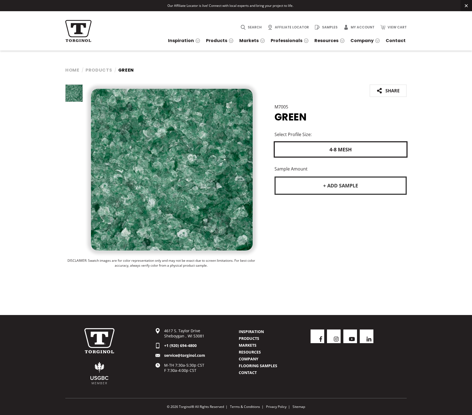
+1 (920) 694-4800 (180, 345)
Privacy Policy (276, 406)
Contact (248, 372)
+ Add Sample (340, 185)
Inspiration (251, 331)
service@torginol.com (184, 355)
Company (248, 358)
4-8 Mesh (340, 149)
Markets (247, 345)
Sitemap (299, 406)
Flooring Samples (258, 365)
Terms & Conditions (245, 406)
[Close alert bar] (466, 5)
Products (98, 70)
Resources (250, 352)
